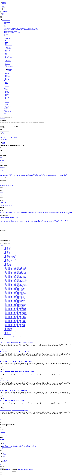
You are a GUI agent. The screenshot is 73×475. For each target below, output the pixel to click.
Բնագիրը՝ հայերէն (3, 202)
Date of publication (8, 40)
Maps (4, 35)
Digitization (5, 110)
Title (2, 452)
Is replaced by (7, 97)
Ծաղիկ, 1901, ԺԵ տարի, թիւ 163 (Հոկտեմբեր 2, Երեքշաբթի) (15, 268)
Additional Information (8, 45)
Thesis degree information (9, 66)
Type (4, 80)
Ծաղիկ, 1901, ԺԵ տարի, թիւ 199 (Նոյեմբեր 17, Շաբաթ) (14, 297)
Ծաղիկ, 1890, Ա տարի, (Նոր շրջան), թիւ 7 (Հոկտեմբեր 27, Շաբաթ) (17, 371)
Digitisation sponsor (8, 65)
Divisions (5, 109)
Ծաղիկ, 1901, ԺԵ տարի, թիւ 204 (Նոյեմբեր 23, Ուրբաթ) (14, 301)
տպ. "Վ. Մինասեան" (44, 221)
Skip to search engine (5, 1)
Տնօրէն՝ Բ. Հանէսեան (67, 174)
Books (4, 25)
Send (3, 127)
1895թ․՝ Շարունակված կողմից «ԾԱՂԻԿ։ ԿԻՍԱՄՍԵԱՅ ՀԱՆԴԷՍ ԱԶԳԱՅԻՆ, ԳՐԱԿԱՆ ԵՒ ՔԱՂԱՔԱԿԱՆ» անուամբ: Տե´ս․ (20, 212)
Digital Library (4, 224)
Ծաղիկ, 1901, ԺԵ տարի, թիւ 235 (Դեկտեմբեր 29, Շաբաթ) (15, 326)
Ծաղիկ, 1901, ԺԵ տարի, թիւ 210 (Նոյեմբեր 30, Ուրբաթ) (14, 306)
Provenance (6, 104)
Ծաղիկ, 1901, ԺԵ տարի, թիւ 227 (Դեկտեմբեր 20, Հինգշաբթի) (15, 319)
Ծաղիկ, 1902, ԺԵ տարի (8, 327)
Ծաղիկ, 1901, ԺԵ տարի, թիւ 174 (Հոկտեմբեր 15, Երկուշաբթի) (15, 277)
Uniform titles (7, 49)
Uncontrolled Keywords (8, 57)
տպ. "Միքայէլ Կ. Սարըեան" (36, 221)
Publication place (6, 58)
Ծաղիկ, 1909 (6, 333)
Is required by (7, 99)
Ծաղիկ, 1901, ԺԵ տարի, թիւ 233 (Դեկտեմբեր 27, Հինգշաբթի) (15, 324)
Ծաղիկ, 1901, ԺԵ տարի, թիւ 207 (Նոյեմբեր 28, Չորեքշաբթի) (15, 303)
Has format (6, 93)
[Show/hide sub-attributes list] (7, 89)
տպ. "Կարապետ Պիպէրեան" (37, 220)
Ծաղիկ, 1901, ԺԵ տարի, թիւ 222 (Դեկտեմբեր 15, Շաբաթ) (15, 316)
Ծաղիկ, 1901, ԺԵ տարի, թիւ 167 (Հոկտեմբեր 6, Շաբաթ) (14, 271)
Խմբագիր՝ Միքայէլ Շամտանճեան (6, 175)
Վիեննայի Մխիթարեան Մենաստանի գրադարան (9, 217)
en (2, 6)
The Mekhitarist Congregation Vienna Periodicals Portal (11, 27)
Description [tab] (3, 142)
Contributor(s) (5, 53)
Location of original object (8, 106)
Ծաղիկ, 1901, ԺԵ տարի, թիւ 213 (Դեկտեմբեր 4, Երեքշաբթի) (15, 308)
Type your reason (15, 126)
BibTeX (3, 133)
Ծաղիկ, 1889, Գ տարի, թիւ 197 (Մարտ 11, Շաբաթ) (13, 380)
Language (5, 88)
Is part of (6, 91)
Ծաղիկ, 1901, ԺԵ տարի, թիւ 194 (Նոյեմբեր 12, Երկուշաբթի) (15, 293)
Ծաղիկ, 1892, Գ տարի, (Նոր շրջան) (10, 257)
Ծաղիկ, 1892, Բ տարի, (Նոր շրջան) (10, 256)
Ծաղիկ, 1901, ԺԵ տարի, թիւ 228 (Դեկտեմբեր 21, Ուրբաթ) (15, 320)
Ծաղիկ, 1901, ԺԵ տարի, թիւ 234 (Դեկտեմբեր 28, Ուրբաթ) (15, 325)
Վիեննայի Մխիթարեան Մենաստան (6, 205)
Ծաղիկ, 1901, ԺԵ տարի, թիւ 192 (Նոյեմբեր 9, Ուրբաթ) (14, 291)
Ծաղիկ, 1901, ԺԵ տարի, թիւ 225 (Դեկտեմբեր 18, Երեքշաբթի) (15, 318)
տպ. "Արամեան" (12, 221)
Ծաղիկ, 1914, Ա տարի (7, 334)
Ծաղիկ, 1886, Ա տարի (7, 247)
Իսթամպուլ (50, 221)
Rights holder (5, 103)
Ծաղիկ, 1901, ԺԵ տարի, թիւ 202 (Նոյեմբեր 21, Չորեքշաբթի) (15, 299)
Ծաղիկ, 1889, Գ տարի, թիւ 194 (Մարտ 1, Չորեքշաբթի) (14, 410)
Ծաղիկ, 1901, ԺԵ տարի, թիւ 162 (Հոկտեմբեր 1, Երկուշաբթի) (15, 267)
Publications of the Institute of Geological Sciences (10, 31)
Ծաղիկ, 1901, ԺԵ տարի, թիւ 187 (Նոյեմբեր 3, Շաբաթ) (14, 287)
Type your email (2, 126)
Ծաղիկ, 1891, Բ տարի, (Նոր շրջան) (10, 255)
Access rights (7, 102)
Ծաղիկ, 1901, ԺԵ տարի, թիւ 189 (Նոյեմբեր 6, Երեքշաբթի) (15, 289)
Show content (4, 139)
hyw (4, 6)
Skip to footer (4, 3)
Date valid (6, 78)
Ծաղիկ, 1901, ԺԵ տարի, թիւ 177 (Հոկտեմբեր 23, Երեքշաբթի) (15, 279)
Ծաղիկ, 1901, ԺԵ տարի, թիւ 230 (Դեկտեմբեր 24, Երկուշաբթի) (15, 322)
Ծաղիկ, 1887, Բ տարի (7, 249)
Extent (6, 82)
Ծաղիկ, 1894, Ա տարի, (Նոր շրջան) (10, 259)
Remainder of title (7, 50)
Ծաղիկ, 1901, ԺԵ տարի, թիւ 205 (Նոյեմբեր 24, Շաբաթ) (14, 302)
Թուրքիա (54, 221)
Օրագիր (1, 170)
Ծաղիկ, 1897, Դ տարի (7, 261)
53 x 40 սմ (1, 195)
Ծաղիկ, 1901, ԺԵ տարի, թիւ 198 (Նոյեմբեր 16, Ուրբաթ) (14, 296)
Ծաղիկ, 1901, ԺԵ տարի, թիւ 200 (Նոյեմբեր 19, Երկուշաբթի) (15, 298)
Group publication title (8, 48)
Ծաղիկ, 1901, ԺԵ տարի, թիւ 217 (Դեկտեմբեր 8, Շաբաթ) (14, 311)
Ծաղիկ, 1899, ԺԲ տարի (8, 264)
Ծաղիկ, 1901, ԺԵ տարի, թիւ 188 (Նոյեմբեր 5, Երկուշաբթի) (15, 288)
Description (5, 21)
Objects (5, 113)
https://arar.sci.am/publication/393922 (5, 238)
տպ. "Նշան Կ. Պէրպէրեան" (47, 220)
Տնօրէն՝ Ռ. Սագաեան (59, 174)
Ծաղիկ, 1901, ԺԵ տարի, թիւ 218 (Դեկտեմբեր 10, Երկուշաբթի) (15, 312)
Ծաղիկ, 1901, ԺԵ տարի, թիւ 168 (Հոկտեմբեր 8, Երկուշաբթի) (15, 272)
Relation (5, 89)
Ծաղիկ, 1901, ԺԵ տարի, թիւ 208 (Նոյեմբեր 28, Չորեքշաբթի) (15, 304)
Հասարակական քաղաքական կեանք (7, 220)
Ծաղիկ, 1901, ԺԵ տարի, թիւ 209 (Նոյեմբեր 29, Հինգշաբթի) (15, 305)
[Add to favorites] (0, 367)
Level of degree (9, 68)
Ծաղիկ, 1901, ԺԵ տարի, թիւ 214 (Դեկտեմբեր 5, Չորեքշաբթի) (15, 309)
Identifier (5, 84)
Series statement (6, 108)
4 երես (1, 192)
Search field (2, 117)
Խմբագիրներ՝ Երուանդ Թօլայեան (40, 175)
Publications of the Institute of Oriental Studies (10, 30)
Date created (7, 73)
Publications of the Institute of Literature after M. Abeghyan (12, 32)
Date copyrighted (7, 76)
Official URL (7, 44)
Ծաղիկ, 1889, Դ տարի (7, 252)
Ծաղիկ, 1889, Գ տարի (7, 251)
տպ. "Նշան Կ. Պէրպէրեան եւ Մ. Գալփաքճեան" (23, 221)
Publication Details (7, 38)
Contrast (3, 7)
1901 (1, 157)
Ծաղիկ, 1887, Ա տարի (7, 248)
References (6, 95)
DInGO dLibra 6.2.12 (9, 469)
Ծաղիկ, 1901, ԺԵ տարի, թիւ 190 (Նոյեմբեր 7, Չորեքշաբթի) (15, 290)
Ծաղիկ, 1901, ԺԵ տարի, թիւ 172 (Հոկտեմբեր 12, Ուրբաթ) (15, 275)
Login (1, 15)
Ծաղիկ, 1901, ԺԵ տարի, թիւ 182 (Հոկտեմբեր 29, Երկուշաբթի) (15, 283)
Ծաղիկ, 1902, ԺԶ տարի (8, 328)
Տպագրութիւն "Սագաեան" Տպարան (7, 185)
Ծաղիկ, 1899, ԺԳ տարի (8, 265)
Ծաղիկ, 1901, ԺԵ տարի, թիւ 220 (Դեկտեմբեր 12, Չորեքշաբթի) (16, 314)
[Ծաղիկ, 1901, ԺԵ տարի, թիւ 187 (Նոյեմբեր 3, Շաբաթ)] (9, 137)
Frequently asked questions (7, 22)
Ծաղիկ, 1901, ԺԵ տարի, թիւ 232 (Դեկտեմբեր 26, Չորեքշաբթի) (16, 323)
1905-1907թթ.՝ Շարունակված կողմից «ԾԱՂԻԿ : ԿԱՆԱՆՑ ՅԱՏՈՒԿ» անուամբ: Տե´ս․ (43, 213)
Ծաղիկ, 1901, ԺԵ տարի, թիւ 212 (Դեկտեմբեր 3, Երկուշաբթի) (15, 307)
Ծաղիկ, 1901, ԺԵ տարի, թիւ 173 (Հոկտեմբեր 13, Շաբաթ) (15, 276)
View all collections (4, 448)
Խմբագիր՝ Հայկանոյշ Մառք (28, 175)
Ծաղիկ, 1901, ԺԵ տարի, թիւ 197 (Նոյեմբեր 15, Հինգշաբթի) (15, 295)
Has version (7, 92)
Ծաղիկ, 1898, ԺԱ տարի (8, 263)
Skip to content (4, 2)
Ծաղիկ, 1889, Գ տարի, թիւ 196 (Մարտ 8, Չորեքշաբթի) (14, 390)
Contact (5, 23)
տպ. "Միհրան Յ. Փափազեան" (57, 220)
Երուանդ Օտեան (56, 175)
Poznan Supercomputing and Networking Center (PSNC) (25, 469)
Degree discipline (9, 69)
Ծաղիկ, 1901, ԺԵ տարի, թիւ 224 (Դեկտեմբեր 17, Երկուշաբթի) (15, 317)
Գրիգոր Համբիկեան (63, 175)
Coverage (3, 456)
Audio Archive (6, 34)
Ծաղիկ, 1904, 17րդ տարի (8, 330)
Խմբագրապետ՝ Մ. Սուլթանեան (28, 174)
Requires (6, 98)
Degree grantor (9, 70)
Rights (5, 100)
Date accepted (7, 74)
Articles (5, 26)
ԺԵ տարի (2, 160)
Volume (6, 41)
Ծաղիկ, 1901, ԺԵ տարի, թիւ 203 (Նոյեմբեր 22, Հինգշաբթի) (15, 300)
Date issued (6, 75)
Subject (5, 54)
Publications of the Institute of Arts (6, 447)
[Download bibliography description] (1, 367)
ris (2, 132)
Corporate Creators (7, 52)
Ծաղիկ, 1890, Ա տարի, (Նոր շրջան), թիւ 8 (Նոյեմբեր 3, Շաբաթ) (16, 361)
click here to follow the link (4, 167)
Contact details (4, 461)
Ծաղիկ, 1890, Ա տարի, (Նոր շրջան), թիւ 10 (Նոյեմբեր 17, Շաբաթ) (16, 342)
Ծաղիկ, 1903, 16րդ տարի (8, 329)
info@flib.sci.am (2, 432)
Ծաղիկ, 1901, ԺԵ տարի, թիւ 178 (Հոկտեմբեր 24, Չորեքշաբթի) (15, 280)
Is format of (6, 94)
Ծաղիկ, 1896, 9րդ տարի (8, 260)
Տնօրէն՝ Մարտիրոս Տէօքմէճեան (40, 174)
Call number (7, 86)
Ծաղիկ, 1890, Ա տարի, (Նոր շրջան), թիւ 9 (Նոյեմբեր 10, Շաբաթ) (16, 351)
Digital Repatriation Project (7, 33)
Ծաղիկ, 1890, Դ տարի (7, 253)
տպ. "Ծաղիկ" (65, 220)
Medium (6, 83)
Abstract (6, 63)
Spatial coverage (7, 60)
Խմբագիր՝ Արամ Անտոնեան (18, 175)
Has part (6, 90)
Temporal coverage (8, 61)
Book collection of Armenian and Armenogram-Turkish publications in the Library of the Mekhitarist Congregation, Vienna (20, 28)
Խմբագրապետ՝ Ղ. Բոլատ (50, 174)
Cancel (1, 127)
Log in (1, 464)
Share (4, 8)
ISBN (6, 43)
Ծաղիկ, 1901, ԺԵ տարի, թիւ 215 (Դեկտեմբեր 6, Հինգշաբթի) (15, 310)
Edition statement (6, 107)
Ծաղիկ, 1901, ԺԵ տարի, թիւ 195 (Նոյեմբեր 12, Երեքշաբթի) (15, 294)
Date (5, 71)
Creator (5, 51)
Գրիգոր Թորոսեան (49, 175)
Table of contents (7, 64)
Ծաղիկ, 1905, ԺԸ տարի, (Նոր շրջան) (10, 331)
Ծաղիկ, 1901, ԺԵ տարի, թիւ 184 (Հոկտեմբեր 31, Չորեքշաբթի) (15, 285)
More (1, 419)
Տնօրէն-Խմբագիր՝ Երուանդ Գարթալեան (15, 174)
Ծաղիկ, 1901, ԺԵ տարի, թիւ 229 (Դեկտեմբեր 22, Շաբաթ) (15, 321)
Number (6, 42)
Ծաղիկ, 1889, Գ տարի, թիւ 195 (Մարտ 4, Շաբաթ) (12, 400)
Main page (2, 439)
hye (3, 6)
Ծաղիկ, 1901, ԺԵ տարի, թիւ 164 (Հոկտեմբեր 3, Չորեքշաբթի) (15, 269)
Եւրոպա (57, 221)
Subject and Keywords (8, 56)
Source (5, 87)
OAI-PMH (1, 245)
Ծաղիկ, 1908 (6, 332)
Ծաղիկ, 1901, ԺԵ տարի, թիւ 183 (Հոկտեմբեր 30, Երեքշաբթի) (15, 284)
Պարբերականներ (17, 220)
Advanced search (2, 118)
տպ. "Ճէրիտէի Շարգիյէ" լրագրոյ (26, 220)
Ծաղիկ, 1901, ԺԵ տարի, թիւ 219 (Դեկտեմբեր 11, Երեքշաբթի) (15, 313)
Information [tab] (3, 143)
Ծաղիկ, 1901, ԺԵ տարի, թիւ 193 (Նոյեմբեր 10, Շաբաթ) (14, 292)
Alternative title (7, 47)
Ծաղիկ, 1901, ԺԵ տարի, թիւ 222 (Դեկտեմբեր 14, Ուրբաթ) (15, 315)
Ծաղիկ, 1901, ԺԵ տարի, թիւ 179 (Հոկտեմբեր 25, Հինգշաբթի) (15, 281)
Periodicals (3, 444)
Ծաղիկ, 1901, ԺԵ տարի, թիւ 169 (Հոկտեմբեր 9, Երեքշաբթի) (15, 273)
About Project (4, 20)
